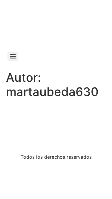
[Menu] (12, 56)
